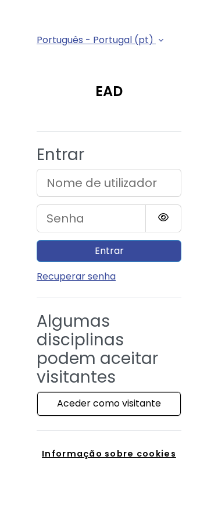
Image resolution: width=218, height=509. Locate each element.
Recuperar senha (76, 276)
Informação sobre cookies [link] (109, 453)
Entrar (109, 250)
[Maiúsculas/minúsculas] (163, 218)
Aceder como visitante (109, 403)
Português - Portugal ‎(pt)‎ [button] (96, 40)
